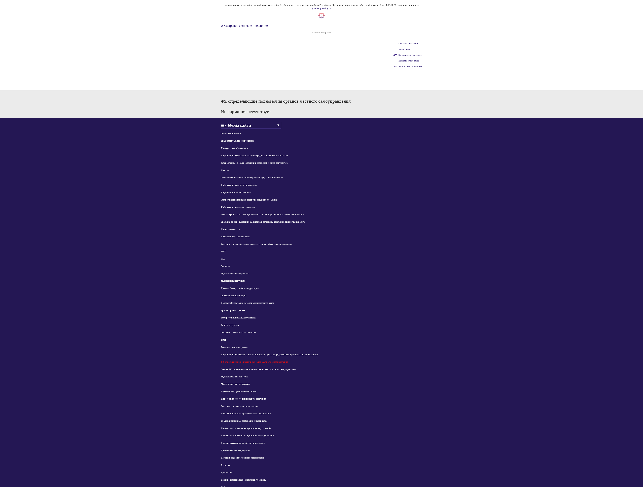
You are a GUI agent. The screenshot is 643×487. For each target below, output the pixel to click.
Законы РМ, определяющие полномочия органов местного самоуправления (258, 369)
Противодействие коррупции (235, 450)
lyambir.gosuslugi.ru (322, 8)
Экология (225, 266)
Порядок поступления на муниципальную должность (247, 436)
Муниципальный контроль (234, 377)
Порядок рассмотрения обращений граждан (243, 443)
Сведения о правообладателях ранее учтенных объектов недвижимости (256, 244)
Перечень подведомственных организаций (242, 458)
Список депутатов (230, 325)
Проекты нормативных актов (235, 237)
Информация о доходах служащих (238, 207)
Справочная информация (233, 296)
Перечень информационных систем (239, 391)
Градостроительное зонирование (237, 141)
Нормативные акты (230, 229)
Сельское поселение (231, 133)
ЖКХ (223, 251)
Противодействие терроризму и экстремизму (243, 480)
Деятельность (227, 472)
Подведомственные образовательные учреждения (246, 413)
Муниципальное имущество (235, 273)
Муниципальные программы (235, 384)
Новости (225, 170)
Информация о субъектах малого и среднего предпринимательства (254, 155)
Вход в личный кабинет (410, 66)
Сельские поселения (408, 44)
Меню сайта (404, 49)
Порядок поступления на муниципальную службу (246, 428)
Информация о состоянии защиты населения (243, 399)
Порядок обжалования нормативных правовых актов (247, 303)
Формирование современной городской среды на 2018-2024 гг (252, 178)
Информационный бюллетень (236, 192)
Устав (223, 340)
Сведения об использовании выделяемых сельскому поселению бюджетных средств (263, 222)
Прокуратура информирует (234, 148)
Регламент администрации (234, 347)
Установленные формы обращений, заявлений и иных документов (254, 163)
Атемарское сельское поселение (244, 26)
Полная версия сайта (409, 61)
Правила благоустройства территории (240, 288)
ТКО (223, 259)
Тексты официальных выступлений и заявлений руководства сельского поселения (262, 214)
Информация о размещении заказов (239, 185)
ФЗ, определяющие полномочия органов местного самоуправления (254, 362)
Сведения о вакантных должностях (238, 332)
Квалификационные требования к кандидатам (244, 421)
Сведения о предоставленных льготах (239, 406)
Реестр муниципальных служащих (238, 318)
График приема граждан (233, 310)
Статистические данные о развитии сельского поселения (249, 200)
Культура (225, 465)
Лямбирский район (321, 32)
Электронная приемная (410, 55)
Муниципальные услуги (233, 281)
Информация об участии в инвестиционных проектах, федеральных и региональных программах (269, 354)
